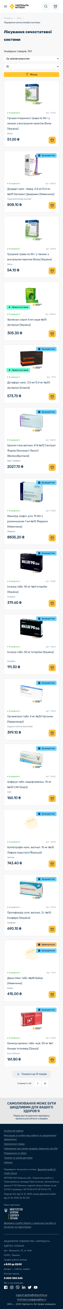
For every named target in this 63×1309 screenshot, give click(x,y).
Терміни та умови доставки (18, 1157)
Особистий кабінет (14, 1130)
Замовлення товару (14, 1144)
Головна (8, 18)
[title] (46, 6)
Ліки (19, 18)
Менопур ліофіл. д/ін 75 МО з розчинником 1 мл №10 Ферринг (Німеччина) (27, 521)
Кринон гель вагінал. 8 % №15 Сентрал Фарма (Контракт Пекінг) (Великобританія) (31, 450)
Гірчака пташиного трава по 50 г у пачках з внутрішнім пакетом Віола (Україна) (29, 123)
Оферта (8, 1162)
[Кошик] (55, 6)
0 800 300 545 (13, 1278)
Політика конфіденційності (31, 1299)
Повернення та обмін (15, 1153)
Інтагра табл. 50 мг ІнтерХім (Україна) (30, 652)
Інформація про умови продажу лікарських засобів (31, 1148)
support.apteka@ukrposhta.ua (31, 1294)
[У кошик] (52, 140)
